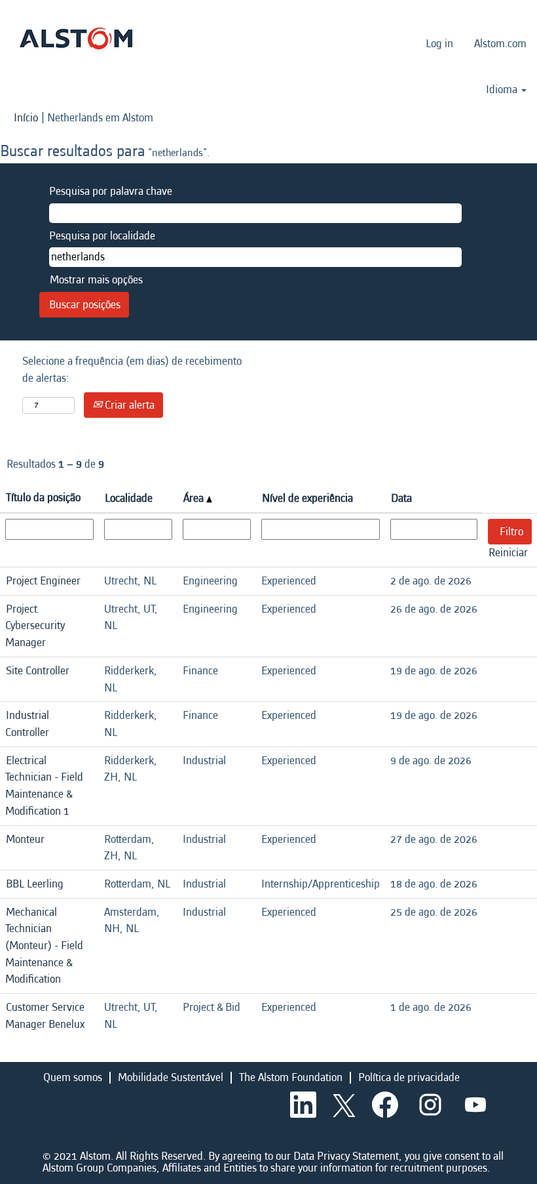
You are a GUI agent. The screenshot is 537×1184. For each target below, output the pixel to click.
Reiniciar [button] (508, 552)
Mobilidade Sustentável (170, 1077)
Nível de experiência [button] (307, 498)
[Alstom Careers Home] (76, 38)
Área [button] (194, 498)
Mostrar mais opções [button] (96, 280)
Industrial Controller (27, 724)
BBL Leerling (35, 884)
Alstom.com (500, 43)
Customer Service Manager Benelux (44, 1015)
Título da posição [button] (43, 497)
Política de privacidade (409, 1077)
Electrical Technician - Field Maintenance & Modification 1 (44, 785)
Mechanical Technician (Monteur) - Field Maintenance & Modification (44, 946)
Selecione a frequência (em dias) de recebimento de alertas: (132, 369)
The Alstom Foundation (291, 1077)
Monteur (25, 839)
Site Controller (37, 671)
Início (26, 118)
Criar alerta (128, 405)
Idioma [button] (503, 89)
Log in (439, 43)
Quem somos (72, 1077)
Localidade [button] (129, 498)
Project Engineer (43, 581)
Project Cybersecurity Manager (35, 626)
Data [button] (401, 498)
